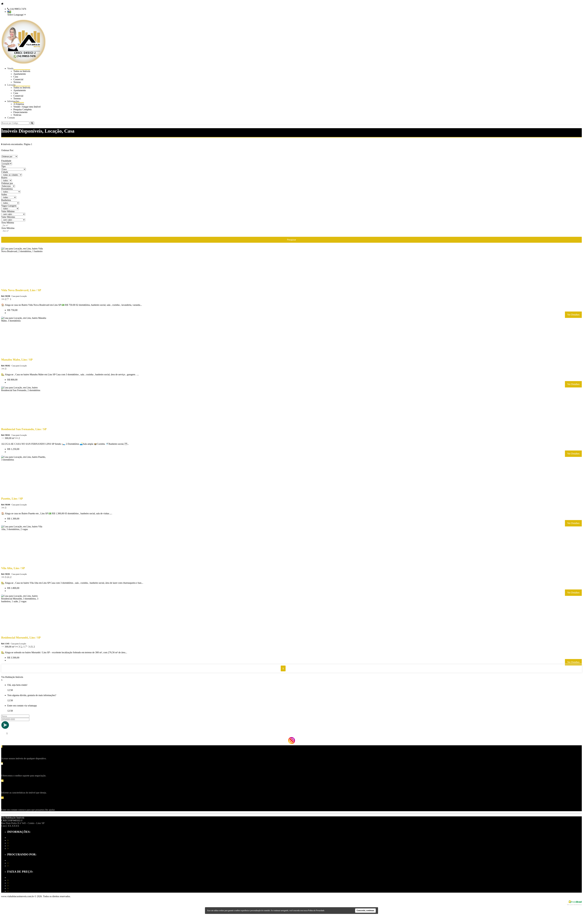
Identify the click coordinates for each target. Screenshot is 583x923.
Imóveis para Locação (18, 866)
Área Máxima (7, 228)
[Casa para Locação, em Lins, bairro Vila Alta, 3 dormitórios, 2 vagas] (24, 562)
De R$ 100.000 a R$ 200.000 (22, 883)
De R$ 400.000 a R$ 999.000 (22, 888)
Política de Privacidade (316, 910)
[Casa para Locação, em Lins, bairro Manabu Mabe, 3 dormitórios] (24, 353)
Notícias (17, 115)
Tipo (3, 166)
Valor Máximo (8, 217)
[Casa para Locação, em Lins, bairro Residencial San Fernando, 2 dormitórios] (24, 423)
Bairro (4, 177)
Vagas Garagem (8, 205)
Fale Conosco (14, 848)
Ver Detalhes (573, 314)
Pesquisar (291, 240)
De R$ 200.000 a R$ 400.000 (22, 885)
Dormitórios (7, 189)
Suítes (4, 194)
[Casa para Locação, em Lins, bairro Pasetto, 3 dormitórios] (24, 492)
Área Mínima (7, 222)
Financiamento (20, 112)
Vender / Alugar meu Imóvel (21, 845)
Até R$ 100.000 (16, 880)
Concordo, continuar (365, 910)
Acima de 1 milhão (17, 891)
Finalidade (6, 160)
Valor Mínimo (8, 211)
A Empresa (13, 840)
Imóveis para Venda (17, 863)
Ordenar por (7, 183)
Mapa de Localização (18, 843)
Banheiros (6, 200)
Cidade (4, 172)
